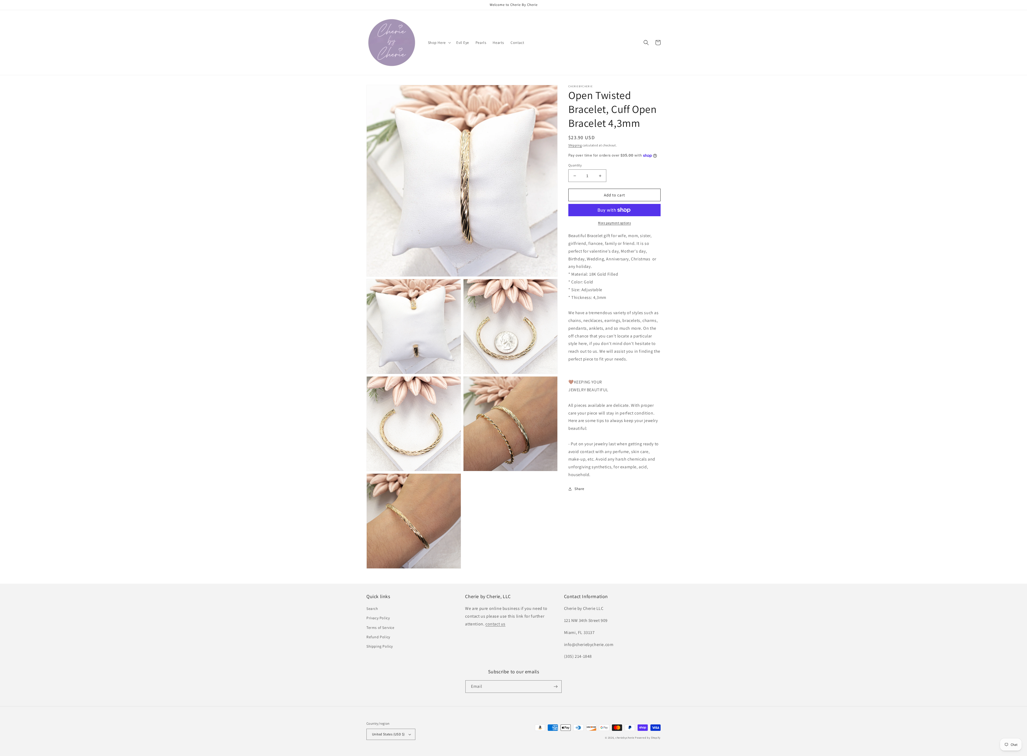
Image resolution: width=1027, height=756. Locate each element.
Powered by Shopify (648, 737)
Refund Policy (378, 637)
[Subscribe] (555, 686)
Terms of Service (380, 627)
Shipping (575, 145)
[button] (439, 42)
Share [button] (579, 488)
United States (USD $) (388, 734)
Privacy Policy (378, 618)
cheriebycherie (624, 737)
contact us (495, 624)
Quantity (575, 165)
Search (372, 608)
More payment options (614, 223)
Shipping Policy (379, 646)
